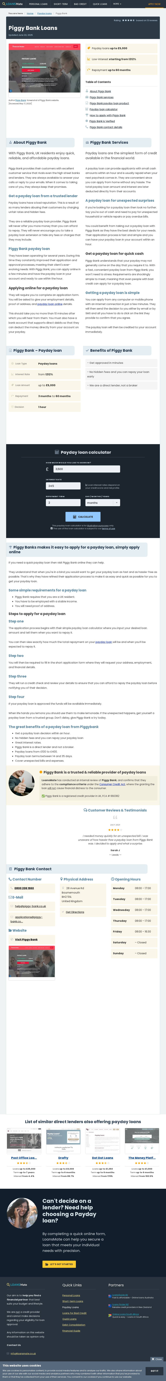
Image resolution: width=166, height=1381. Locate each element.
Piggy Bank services (101, 97)
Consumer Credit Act (112, 784)
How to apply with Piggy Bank (107, 115)
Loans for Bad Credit (74, 1313)
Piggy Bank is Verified (102, 121)
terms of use (108, 528)
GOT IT (154, 1371)
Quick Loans (100, 4)
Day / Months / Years (97, 496)
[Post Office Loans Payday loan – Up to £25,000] (24, 1141)
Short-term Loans (72, 1301)
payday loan (103, 642)
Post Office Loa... (24, 1158)
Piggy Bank (20, 100)
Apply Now (154, 4)
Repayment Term (55, 496)
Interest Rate (53, 479)
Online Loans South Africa (125, 1314)
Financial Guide (71, 1330)
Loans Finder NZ (120, 1304)
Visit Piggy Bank (26, 939)
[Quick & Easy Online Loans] (12, 4)
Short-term (61, 4)
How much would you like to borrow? (68, 462)
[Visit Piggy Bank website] (32, 964)
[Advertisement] (121, 414)
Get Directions (75, 912)
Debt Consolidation (73, 1324)
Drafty (63, 1158)
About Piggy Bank (100, 91)
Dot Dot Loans (102, 1158)
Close (158, 1359)
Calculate (85, 517)
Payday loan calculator (104, 109)
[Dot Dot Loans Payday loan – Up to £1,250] (102, 1141)
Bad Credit (80, 4)
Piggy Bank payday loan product (109, 103)
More (116, 4)
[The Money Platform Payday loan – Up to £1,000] (142, 1141)
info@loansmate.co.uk (23, 1353)
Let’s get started (61, 1264)
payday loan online (49, 304)
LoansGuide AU (120, 1294)
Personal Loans (38, 4)
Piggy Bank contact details (106, 127)
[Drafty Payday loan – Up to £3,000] (63, 1141)
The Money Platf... (142, 1158)
